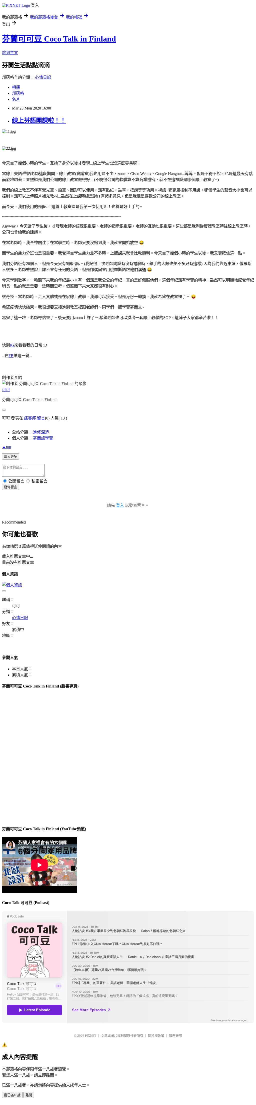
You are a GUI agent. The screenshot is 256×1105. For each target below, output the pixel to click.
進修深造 (41, 432)
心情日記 (43, 77)
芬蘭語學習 (43, 438)
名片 (16, 99)
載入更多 (10, 456)
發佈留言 (10, 487)
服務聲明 (175, 1036)
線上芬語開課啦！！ (39, 120)
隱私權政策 (156, 1036)
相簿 (16, 87)
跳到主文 (10, 52)
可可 (6, 390)
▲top (6, 447)
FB (11, 356)
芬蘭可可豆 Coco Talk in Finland (59, 38)
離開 (29, 1095)
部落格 (18, 93)
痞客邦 (30, 418)
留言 (41, 418)
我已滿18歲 (12, 1095)
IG (12, 345)
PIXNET (90, 1036)
